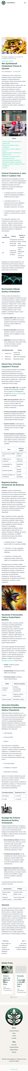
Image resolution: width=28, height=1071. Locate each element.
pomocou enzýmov (17, 393)
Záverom (4, 167)
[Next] (24, 981)
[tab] (11, 997)
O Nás (14, 1035)
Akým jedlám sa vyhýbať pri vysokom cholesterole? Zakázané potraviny (6, 947)
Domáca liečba (14, 1047)
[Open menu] (25, 3)
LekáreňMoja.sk (8, 71)
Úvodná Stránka (14, 1031)
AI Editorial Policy (14, 1069)
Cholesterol (5, 61)
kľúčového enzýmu (7, 660)
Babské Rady (14, 1049)
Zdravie (11, 61)
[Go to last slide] (4, 981)
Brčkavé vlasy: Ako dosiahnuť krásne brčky (6, 980)
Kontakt (14, 1038)
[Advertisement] (14, 20)
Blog (14, 1033)
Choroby (14, 1044)
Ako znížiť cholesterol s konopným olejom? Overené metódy (20, 945)
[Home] (2, 57)
